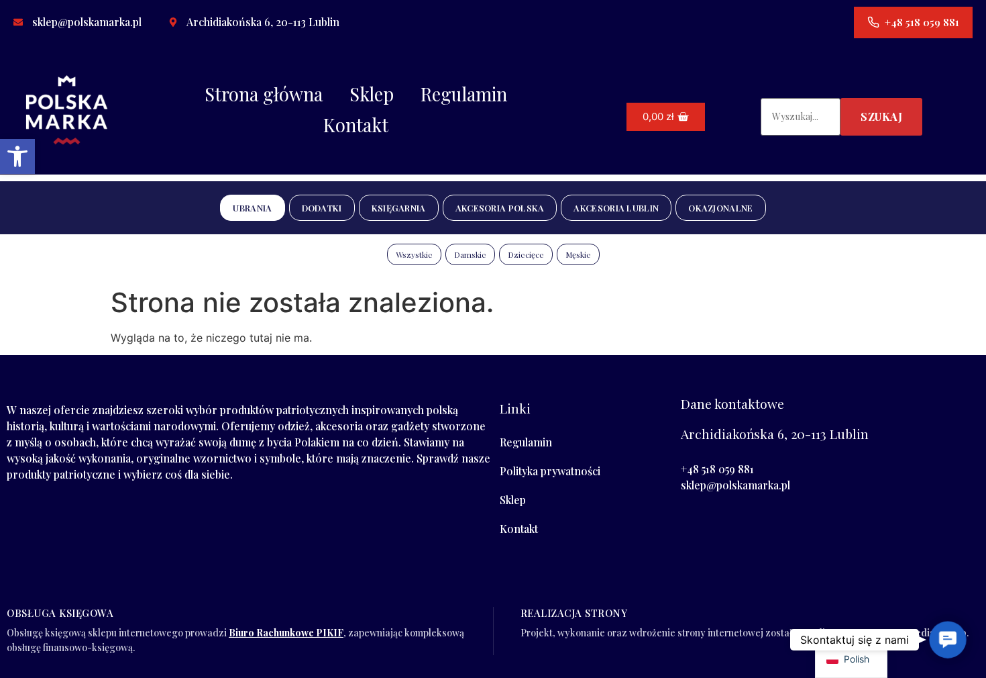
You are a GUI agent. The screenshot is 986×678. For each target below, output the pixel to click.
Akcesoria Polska (500, 207)
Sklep (371, 94)
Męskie (578, 254)
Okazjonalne (720, 207)
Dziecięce (526, 254)
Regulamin (464, 94)
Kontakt (355, 125)
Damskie (470, 254)
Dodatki (322, 207)
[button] (17, 156)
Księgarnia (399, 207)
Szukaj (881, 116)
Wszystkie (414, 254)
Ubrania (252, 207)
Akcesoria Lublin (616, 207)
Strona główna (264, 94)
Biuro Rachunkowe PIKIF (286, 632)
